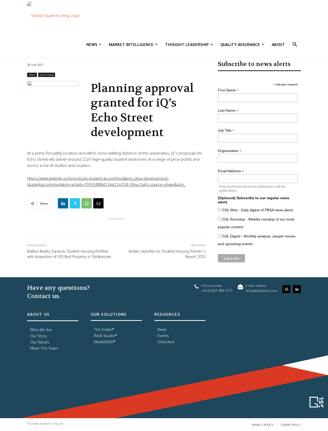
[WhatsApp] (86, 203)
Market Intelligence (131, 44)
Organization (230, 150)
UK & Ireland (47, 74)
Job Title (226, 130)
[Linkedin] (63, 203)
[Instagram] (286, 289)
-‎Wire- (32, 74)
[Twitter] (75, 203)
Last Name (228, 110)
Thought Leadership (187, 44)
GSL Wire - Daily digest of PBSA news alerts (257, 210)
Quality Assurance (240, 44)
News (91, 44)
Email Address (231, 171)
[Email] (98, 203)
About (278, 44)
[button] (295, 44)
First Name (228, 90)
